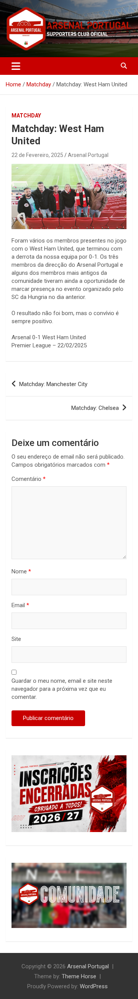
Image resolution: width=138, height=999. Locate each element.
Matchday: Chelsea (95, 408)
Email (20, 605)
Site (16, 639)
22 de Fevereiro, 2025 (37, 155)
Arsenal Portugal (88, 155)
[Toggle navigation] (16, 66)
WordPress (94, 986)
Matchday (26, 115)
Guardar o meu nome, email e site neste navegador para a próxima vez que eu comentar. (62, 688)
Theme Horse (79, 976)
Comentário (29, 479)
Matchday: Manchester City (53, 384)
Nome (21, 571)
